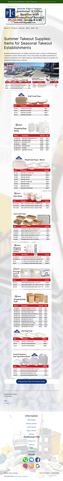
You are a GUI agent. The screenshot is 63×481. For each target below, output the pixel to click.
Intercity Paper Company (11, 473)
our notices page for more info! (47, 1)
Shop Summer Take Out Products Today (31, 381)
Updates (6, 403)
